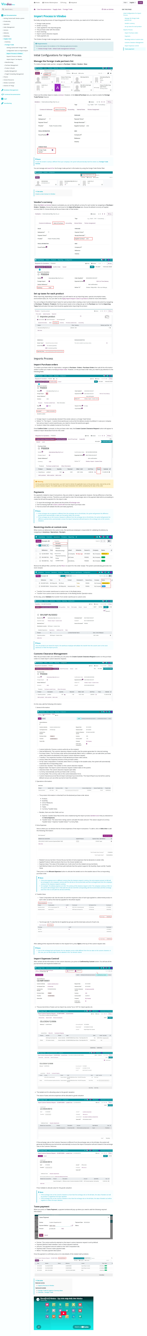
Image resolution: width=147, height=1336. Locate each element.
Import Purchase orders (131, 33)
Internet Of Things (9, 85)
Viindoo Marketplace (51, 2)
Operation (6, 24)
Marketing (6, 36)
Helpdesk (74, 2)
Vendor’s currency (130, 23)
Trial (140, 2)
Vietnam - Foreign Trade (45, 1292)
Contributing (8, 103)
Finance (6, 77)
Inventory (7, 42)
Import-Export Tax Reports (14, 59)
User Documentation (10, 15)
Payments (127, 36)
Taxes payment (129, 49)
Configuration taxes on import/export (17, 50)
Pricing (64, 2)
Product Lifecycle (10, 68)
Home (38, 2)
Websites (6, 33)
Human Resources (9, 80)
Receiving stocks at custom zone (134, 39)
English (132, 2)
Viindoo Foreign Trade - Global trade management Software (56, 48)
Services (6, 30)
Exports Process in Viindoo (14, 56)
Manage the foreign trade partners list (132, 19)
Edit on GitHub (108, 9)
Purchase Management (11, 65)
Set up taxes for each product (133, 26)
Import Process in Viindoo (15, 53)
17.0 (125, 2)
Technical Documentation (12, 94)
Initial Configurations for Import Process (132, 14)
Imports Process (128, 30)
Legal (5, 99)
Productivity (7, 21)
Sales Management (9, 27)
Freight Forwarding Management (14, 74)
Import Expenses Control (132, 46)
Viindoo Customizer (9, 83)
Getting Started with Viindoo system (14, 18)
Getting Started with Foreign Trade (17, 47)
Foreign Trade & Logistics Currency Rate (50, 1290)
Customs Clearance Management (134, 42)
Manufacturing (9, 62)
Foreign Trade (9, 45)
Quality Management (11, 71)
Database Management (11, 90)
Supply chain (7, 39)
